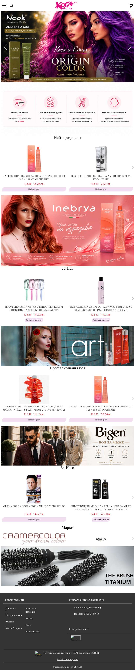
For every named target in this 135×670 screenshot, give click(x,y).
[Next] (128, 47)
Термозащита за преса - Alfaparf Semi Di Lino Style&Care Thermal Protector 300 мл (101, 308)
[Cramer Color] (34, 538)
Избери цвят (34, 189)
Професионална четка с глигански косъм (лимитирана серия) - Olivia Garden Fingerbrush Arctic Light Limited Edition (34, 309)
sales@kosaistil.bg (91, 607)
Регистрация (32, 631)
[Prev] (6, 47)
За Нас (29, 618)
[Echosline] (101, 538)
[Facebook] (73, 620)
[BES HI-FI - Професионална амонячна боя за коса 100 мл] (101, 159)
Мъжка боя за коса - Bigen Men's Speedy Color (34, 506)
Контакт (10, 621)
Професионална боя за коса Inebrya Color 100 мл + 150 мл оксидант (34, 178)
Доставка (10, 608)
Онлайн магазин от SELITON (67, 667)
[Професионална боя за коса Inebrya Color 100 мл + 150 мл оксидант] (34, 159)
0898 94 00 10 (91, 614)
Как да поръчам (14, 615)
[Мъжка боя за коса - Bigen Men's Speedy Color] (34, 489)
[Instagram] (80, 620)
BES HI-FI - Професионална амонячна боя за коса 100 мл (101, 178)
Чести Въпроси (14, 628)
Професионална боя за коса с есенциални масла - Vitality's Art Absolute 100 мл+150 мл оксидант (34, 408)
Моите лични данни (67, 659)
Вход (28, 625)
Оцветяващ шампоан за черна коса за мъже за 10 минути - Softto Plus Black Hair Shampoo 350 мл (101, 508)
